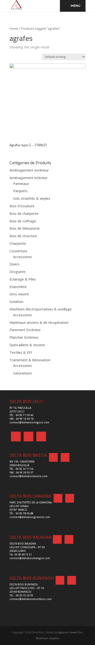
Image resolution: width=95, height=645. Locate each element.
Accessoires (22, 256)
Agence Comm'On (70, 632)
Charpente (18, 243)
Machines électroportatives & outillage (41, 309)
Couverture (18, 251)
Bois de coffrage (23, 221)
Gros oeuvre (19, 294)
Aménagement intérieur (29, 177)
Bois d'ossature (22, 206)
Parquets (20, 191)
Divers (14, 264)
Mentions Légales (47, 638)
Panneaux (21, 183)
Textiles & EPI (21, 352)
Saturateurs (22, 373)
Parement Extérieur (25, 329)
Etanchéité (18, 286)
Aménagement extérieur (29, 170)
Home (14, 28)
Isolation (16, 301)
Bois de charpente (24, 213)
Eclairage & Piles (23, 279)
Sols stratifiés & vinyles (31, 198)
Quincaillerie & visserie (27, 345)
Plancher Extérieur (24, 337)
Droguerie (18, 271)
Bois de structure (23, 236)
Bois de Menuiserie (25, 228)
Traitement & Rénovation (30, 360)
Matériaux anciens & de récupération (39, 322)
